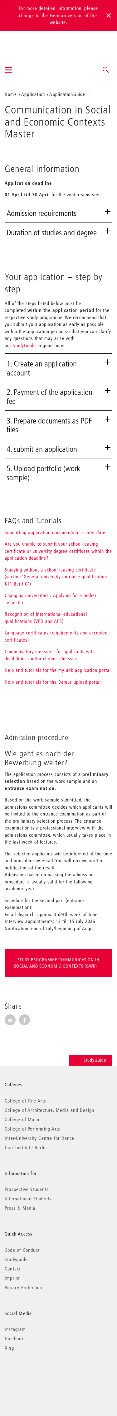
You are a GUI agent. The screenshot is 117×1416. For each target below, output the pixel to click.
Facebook (14, 1338)
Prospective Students (27, 1189)
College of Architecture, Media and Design (49, 1110)
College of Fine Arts (25, 1101)
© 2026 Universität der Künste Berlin (37, 1374)
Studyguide (16, 1259)
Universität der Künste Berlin (29, 42)
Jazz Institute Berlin (26, 1147)
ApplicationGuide (67, 94)
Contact (13, 1268)
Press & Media (20, 1208)
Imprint (12, 1278)
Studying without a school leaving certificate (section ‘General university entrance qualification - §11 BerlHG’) (57, 577)
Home (11, 94)
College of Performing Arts (32, 1129)
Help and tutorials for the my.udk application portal (58, 670)
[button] (106, 70)
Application (33, 94)
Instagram (15, 1329)
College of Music (22, 1119)
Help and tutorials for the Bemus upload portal (53, 682)
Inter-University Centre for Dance (40, 1138)
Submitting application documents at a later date (55, 532)
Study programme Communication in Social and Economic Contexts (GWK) (57, 963)
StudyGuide (24, 345)
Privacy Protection (23, 1287)
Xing (9, 1348)
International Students (28, 1198)
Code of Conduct (22, 1250)
